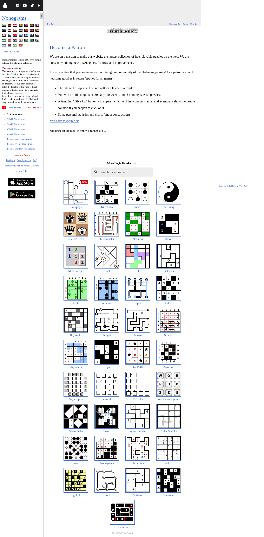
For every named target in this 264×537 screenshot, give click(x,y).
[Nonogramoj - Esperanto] (32, 41)
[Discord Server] (18, 6)
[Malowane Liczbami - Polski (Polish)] (15, 31)
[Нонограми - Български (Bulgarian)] (4, 26)
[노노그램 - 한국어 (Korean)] (37, 41)
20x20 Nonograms (16, 129)
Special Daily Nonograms (19, 139)
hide (135, 163)
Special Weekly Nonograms (20, 144)
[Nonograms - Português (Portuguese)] (32, 26)
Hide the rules (34, 107)
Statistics (35, 165)
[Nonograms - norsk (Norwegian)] (15, 41)
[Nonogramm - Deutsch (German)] (10, 26)
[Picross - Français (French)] (37, 26)
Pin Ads (50, 24)
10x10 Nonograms (16, 119)
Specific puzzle (24, 160)
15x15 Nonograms (16, 124)
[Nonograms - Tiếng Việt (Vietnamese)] (21, 46)
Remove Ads (175, 24)
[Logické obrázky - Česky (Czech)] (37, 36)
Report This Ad (190, 24)
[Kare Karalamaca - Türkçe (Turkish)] (15, 36)
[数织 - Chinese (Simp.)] (26, 31)
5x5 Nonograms (15, 114)
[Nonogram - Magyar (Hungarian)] (10, 31)
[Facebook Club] (39, 6)
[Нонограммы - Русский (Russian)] (21, 36)
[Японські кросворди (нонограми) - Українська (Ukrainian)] (15, 46)
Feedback (10, 160)
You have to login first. (64, 121)
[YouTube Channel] (25, 6)
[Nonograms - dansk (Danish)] (10, 41)
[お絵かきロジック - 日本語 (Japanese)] (21, 41)
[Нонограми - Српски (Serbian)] (10, 46)
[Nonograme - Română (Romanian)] (21, 26)
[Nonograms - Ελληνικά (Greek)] (4, 46)
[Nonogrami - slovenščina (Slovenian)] (10, 36)
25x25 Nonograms (16, 134)
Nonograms (14, 18)
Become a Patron (22, 155)
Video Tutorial (14, 107)
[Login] (5, 6)
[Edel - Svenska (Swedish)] (21, 31)
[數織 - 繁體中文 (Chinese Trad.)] (32, 31)
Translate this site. (10, 51)
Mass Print (10, 165)
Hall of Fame (22, 165)
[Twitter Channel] (32, 6)
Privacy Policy (22, 171)
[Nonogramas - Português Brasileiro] (26, 41)
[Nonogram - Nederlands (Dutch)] (15, 26)
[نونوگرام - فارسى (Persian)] (4, 41)
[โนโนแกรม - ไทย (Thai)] (26, 26)
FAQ (35, 160)
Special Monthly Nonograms (21, 148)
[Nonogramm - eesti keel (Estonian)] (4, 31)
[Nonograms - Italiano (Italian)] (4, 36)
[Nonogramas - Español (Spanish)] (37, 31)
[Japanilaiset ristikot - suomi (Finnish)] (32, 36)
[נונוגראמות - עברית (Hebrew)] (26, 36)
